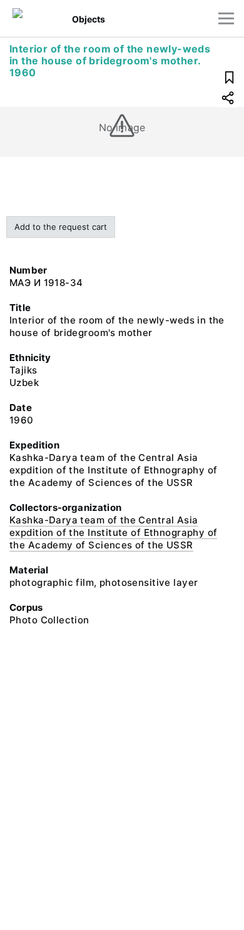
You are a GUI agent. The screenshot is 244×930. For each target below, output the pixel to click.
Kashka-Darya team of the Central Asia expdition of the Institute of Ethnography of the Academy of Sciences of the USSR (113, 532)
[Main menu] (226, 18)
